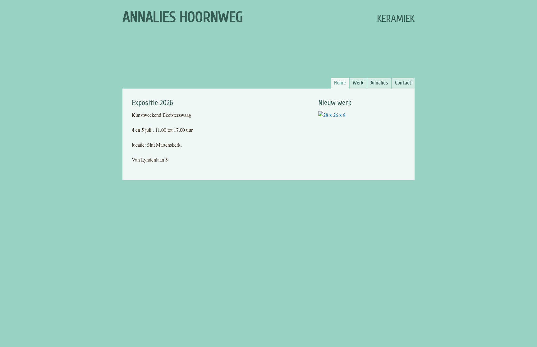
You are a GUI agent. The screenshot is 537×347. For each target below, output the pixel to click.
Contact (403, 83)
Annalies (379, 83)
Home (340, 83)
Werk (358, 83)
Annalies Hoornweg (182, 17)
